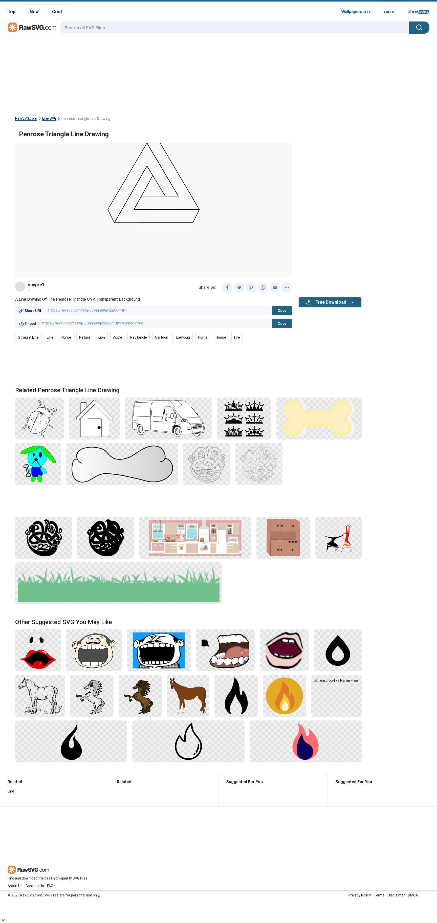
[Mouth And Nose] (38, 650)
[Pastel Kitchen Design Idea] (195, 538)
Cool (57, 11)
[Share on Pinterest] (251, 287)
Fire (237, 337)
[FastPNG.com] (418, 12)
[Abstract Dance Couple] (338, 538)
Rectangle (138, 337)
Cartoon (161, 337)
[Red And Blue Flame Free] (305, 741)
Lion (101, 337)
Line (50, 337)
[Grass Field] (119, 583)
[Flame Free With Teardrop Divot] (71, 741)
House (221, 337)
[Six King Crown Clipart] (244, 418)
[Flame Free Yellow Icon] (284, 696)
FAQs (51, 886)
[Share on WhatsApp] (263, 287)
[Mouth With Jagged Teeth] (225, 650)
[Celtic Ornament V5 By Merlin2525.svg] (106, 538)
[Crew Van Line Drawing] (168, 418)
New (34, 11)
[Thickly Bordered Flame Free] (337, 650)
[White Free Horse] (40, 696)
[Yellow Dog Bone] (319, 418)
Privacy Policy (359, 895)
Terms (379, 895)
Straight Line (28, 337)
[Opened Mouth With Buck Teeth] (284, 650)
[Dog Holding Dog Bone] (38, 464)
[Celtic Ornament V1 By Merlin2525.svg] (207, 464)
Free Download (330, 302)
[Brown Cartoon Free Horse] (140, 696)
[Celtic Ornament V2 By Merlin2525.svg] (259, 464)
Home (203, 337)
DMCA (413, 895)
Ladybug (183, 337)
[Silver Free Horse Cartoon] (92, 696)
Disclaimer (396, 895)
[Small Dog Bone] (122, 464)
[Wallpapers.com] (356, 12)
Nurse (66, 337)
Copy (282, 311)
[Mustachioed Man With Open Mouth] (94, 650)
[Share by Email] (275, 287)
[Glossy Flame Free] (188, 741)
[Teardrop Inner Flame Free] (236, 696)
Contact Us (35, 886)
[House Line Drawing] (95, 418)
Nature (84, 337)
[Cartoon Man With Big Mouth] (159, 650)
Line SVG (49, 118)
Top (11, 11)
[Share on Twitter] (239, 287)
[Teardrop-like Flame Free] (336, 680)
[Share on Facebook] (227, 287)
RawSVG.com (26, 118)
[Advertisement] (188, 74)
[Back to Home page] (32, 27)
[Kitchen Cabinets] (283, 538)
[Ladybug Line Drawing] (40, 418)
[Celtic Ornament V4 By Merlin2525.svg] (44, 538)
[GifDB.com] (389, 12)
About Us (15, 886)
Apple (117, 337)
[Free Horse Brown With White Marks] (188, 696)
